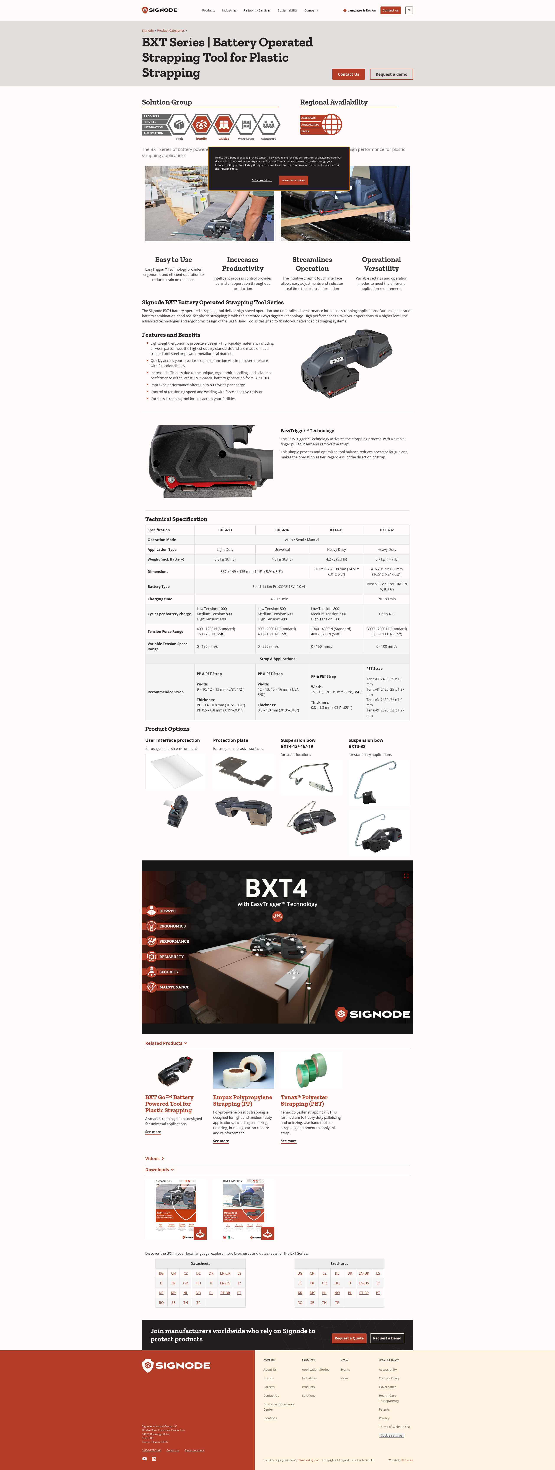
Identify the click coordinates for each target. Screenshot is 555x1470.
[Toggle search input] (409, 10)
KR (161, 1292)
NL (185, 1292)
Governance (387, 1387)
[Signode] (159, 10)
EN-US (225, 1283)
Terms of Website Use (395, 1427)
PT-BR (225, 1292)
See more (153, 1131)
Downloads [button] (157, 1169)
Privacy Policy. (229, 168)
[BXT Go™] (176, 1070)
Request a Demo (387, 1338)
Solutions (308, 1395)
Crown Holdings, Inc (307, 1460)
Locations (270, 1418)
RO (161, 1302)
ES (239, 1273)
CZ (186, 1273)
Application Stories (315, 1369)
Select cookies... (262, 180)
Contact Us (351, 74)
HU (198, 1283)
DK (211, 1273)
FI (161, 1283)
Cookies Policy (389, 1378)
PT (239, 1292)
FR (173, 1283)
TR (198, 1302)
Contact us (391, 10)
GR (185, 1283)
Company (311, 10)
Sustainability (287, 10)
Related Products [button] (163, 1043)
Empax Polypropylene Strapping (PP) (242, 1100)
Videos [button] (152, 1158)
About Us (270, 1369)
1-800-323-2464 (151, 1450)
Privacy (384, 1418)
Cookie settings (392, 1435)
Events (345, 1369)
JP (239, 1283)
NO (198, 1292)
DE (198, 1273)
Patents (384, 1409)
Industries (229, 10)
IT (211, 1283)
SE (173, 1302)
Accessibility (388, 1369)
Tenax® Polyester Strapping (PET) (304, 1100)
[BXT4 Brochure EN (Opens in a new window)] (176, 1209)
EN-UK (225, 1273)
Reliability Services (257, 10)
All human (407, 1460)
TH (185, 1302)
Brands (268, 1378)
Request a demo (394, 74)
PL (211, 1292)
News (344, 1378)
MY (173, 1292)
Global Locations (194, 1450)
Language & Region (362, 10)
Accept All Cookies (293, 180)
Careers (269, 1387)
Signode (148, 30)
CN (173, 1273)
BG (161, 1273)
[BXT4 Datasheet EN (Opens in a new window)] (243, 1209)
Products (208, 10)
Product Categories (171, 30)
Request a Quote (349, 1338)
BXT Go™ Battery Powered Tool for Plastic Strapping (169, 1104)
